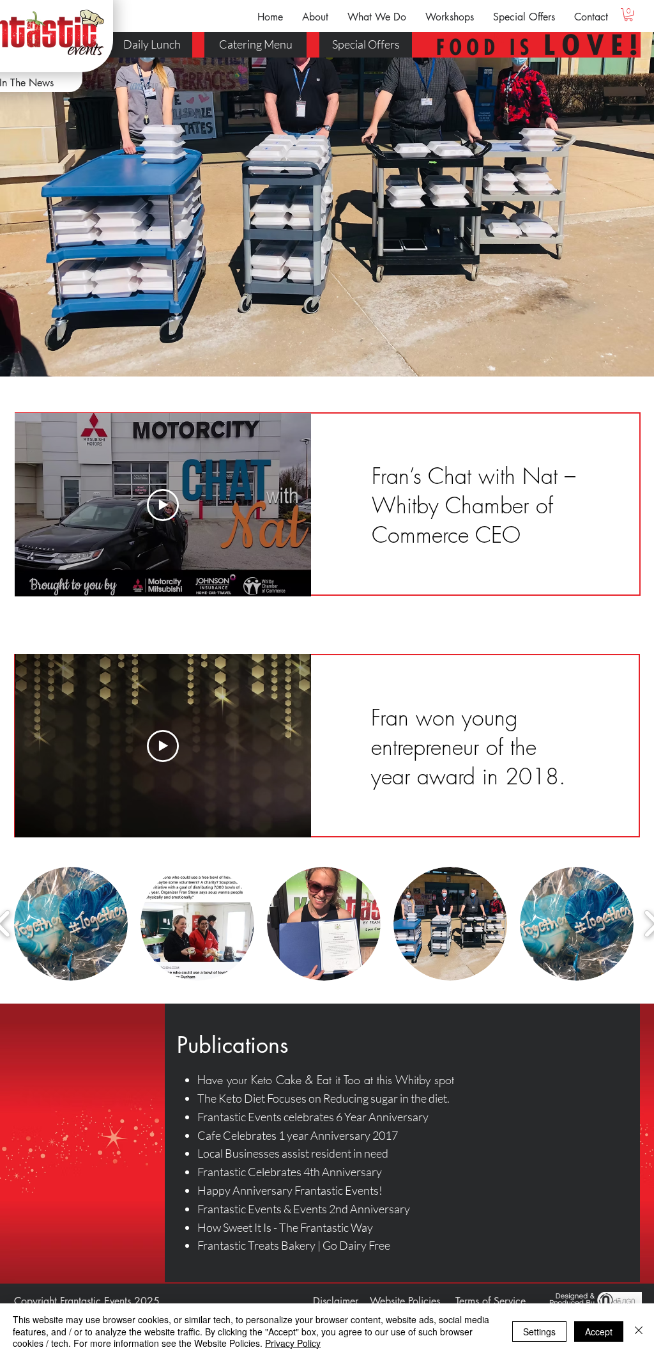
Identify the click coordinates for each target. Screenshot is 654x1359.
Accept (598, 1331)
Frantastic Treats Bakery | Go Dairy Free (293, 1245)
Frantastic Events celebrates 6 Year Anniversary (313, 1117)
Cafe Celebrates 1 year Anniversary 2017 (297, 1135)
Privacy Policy (293, 1343)
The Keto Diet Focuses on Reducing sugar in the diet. (323, 1098)
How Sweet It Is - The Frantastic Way (285, 1227)
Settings (539, 1331)
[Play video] (163, 505)
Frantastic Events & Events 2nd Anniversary (303, 1209)
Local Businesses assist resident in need (292, 1153)
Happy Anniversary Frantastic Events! (290, 1190)
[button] (315, 17)
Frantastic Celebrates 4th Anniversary (289, 1172)
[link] (628, 14)
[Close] (638, 1331)
